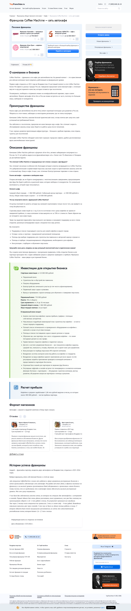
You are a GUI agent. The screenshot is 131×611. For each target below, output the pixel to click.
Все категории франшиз (17, 553)
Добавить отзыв (16, 454)
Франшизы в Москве (15, 565)
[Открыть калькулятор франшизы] (104, 94)
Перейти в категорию (63, 51)
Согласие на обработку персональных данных (49, 596)
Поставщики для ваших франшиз (19, 568)
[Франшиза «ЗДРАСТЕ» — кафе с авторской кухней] (51, 34)
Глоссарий (40, 576)
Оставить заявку (103, 35)
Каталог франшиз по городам (18, 572)
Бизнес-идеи (41, 565)
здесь (103, 607)
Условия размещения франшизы (47, 553)
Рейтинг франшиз (15, 561)
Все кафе (103, 53)
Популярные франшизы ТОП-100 (19, 557)
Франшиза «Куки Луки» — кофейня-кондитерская (31, 46)
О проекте (68, 549)
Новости (40, 568)
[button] (100, 4)
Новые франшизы (103, 41)
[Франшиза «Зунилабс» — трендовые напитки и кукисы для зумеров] (16, 34)
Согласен (111, 607)
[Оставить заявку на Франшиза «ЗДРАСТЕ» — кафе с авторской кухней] (77, 39)
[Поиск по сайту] (119, 8)
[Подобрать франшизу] (104, 69)
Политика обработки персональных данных (20, 596)
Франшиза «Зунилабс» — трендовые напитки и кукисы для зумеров (31, 32)
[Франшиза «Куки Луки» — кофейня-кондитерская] (16, 47)
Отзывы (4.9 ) (27, 64)
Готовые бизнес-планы (16, 576)
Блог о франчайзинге (43, 561)
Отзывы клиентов (70, 553)
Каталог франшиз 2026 (16, 549)
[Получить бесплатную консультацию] (107, 539)
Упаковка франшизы (43, 549)
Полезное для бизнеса (44, 572)
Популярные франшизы (103, 47)
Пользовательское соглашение (74, 596)
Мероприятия (41, 557)
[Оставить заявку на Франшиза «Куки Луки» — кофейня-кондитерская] (42, 55)
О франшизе (15, 64)
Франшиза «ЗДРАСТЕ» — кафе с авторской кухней (65, 32)
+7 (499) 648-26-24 (115, 4)
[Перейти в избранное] (105, 4)
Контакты (68, 557)
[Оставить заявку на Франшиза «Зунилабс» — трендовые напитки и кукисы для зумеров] (42, 39)
